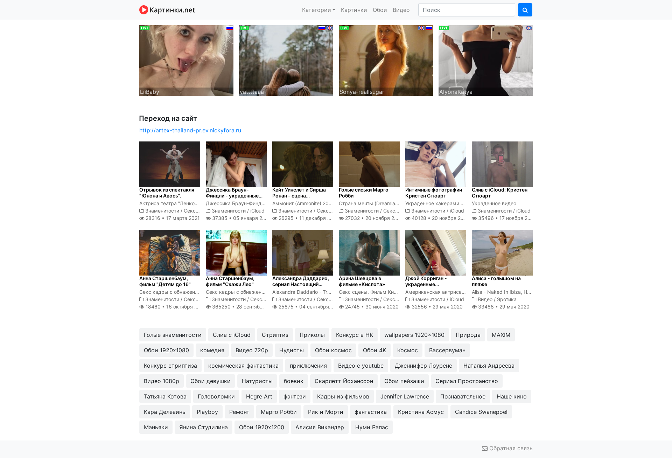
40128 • (440, 218)
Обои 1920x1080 (166, 350)
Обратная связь (510, 448)
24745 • (371, 307)
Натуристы (257, 380)
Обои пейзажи (404, 380)
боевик (293, 380)
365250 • (245, 307)
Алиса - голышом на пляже (496, 281)
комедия (212, 350)
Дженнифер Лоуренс (423, 365)
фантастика (371, 411)
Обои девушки (210, 380)
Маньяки (156, 427)
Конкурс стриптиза (170, 365)
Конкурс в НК (354, 334)
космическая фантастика (243, 365)
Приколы (312, 334)
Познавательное (462, 396)
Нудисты (291, 350)
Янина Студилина (203, 427)
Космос (407, 350)
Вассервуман (447, 350)
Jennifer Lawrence (404, 396)
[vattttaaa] (286, 59)
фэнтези (295, 396)
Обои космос (333, 350)
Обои (380, 9)
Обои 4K (374, 350)
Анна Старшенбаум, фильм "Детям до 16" (165, 281)
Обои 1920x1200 (261, 427)
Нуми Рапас (371, 427)
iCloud (257, 211)
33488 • (503, 307)
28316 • (172, 218)
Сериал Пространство (466, 380)
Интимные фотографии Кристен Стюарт (433, 193)
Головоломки (216, 396)
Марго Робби (279, 411)
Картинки (354, 9)
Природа (468, 334)
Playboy (207, 411)
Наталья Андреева (488, 365)
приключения (308, 365)
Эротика (507, 299)
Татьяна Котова (165, 396)
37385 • (241, 218)
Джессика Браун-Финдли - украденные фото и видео (232, 195)
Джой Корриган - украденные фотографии (426, 284)
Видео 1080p (161, 380)
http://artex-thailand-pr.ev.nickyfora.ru (190, 130)
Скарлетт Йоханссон (344, 380)
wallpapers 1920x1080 (414, 334)
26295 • (308, 218)
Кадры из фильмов (343, 396)
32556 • (436, 307)
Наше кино (512, 396)
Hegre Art (259, 396)
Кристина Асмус (421, 411)
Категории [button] (316, 9)
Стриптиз (275, 334)
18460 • (175, 307)
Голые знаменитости (173, 334)
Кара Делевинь (165, 411)
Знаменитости (162, 211)
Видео (401, 9)
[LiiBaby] (186, 59)
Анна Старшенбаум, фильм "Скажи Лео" (230, 281)
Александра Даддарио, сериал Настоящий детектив (300, 284)
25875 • (309, 307)
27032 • (373, 218)
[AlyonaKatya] (486, 59)
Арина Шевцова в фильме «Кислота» (362, 281)
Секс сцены (198, 211)
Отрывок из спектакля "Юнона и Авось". (166, 193)
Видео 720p (252, 350)
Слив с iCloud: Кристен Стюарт (499, 193)
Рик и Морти (325, 411)
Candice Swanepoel (481, 411)
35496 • (507, 218)
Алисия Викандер (319, 427)
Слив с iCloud (232, 334)
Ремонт (239, 411)
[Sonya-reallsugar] (386, 59)
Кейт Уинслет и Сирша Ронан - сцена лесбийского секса (299, 195)
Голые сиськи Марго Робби (363, 193)
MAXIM (501, 334)
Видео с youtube (361, 365)
